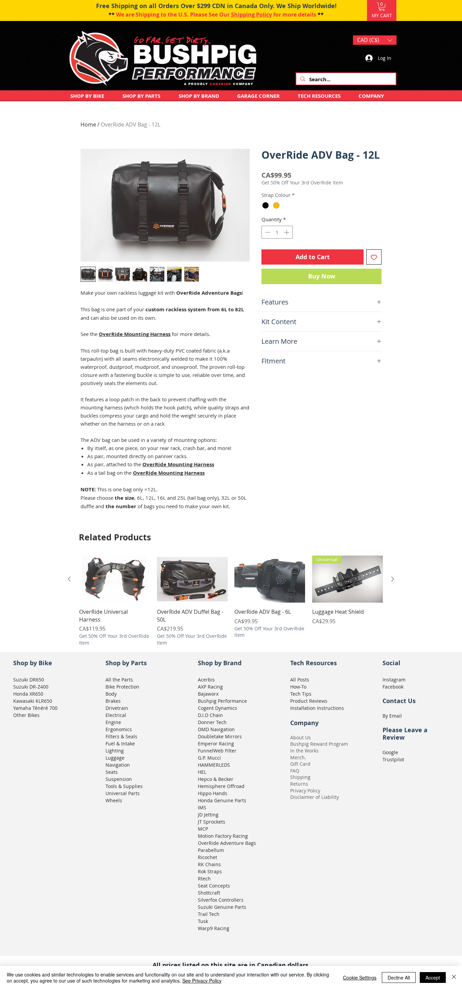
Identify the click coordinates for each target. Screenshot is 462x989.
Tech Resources (313, 663)
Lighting (115, 750)
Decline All (399, 977)
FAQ (294, 770)
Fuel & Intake (120, 743)
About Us (300, 737)
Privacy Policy (305, 790)
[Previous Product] (69, 579)
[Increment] (287, 232)
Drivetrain (117, 708)
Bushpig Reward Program (319, 744)
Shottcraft (209, 893)
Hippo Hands (212, 793)
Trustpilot (393, 759)
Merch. (298, 757)
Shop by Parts (126, 663)
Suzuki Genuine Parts (222, 907)
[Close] (454, 977)
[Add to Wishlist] (374, 257)
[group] (231, 601)
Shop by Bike (32, 663)
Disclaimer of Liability (314, 797)
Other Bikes (26, 715)
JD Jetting (208, 814)
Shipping (300, 777)
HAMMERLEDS (214, 765)
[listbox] (375, 40)
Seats (112, 772)
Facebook (393, 686)
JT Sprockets (211, 821)
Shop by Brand (219, 663)
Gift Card (300, 764)
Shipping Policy (251, 14)
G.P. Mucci (209, 758)
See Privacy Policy (202, 980)
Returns (299, 784)
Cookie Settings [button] (359, 977)
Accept (432, 977)
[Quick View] (114, 579)
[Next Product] (393, 579)
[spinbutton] (277, 232)
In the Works (304, 750)
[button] (382, 6)
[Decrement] (267, 232)
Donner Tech (212, 722)
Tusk (203, 921)
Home (88, 124)
